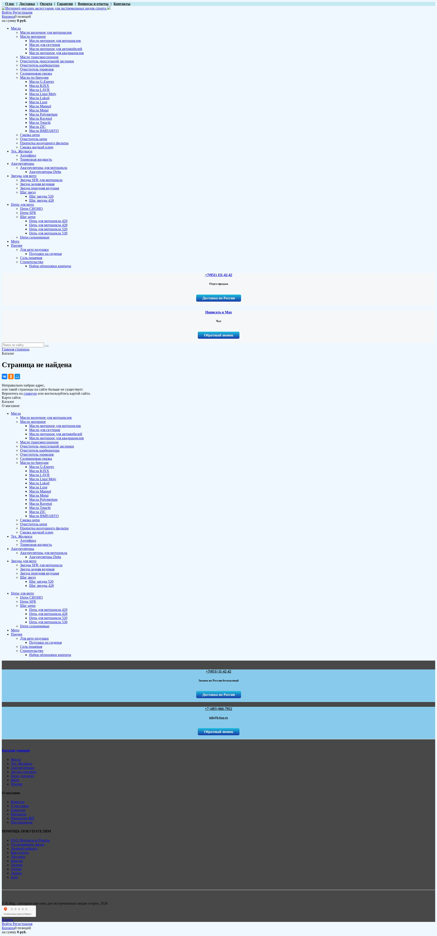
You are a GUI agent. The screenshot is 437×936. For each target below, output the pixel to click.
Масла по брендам (34, 463)
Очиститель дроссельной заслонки (47, 446)
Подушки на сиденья (45, 642)
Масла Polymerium (43, 499)
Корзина (8, 16)
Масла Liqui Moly (42, 479)
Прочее (16, 634)
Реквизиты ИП (22, 818)
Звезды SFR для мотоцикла (41, 565)
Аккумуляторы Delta (45, 557)
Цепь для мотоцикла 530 (48, 622)
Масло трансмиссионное (39, 442)
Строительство (31, 651)
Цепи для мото (22, 593)
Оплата (16, 865)
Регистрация (22, 12)
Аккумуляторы (22, 549)
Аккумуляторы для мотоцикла (43, 553)
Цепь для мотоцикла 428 (48, 614)
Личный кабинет (24, 848)
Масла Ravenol (40, 504)
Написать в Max (218, 312)
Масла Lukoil (39, 483)
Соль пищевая (31, 647)
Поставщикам (22, 822)
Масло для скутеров (44, 430)
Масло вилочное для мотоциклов (46, 418)
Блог (14, 877)
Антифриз (28, 540)
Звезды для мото (23, 561)
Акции (16, 873)
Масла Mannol (40, 491)
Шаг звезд (28, 577)
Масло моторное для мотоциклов (55, 426)
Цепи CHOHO (31, 597)
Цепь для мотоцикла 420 (48, 610)
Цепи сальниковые (34, 626)
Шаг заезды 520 (41, 581)
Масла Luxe (38, 487)
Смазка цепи (30, 520)
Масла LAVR (39, 475)
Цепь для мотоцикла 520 (48, 618)
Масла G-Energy (41, 467)
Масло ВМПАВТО (44, 516)
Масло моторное (33, 422)
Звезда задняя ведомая (37, 569)
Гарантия (18, 810)
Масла (16, 413)
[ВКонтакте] (4, 376)
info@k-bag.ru (218, 717)
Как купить (20, 853)
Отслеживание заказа (27, 844)
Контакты (18, 814)
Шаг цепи (28, 606)
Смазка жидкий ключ (36, 532)
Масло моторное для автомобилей (55, 434)
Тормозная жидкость (36, 545)
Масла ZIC (37, 512)
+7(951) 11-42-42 (218, 671)
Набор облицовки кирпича (50, 655)
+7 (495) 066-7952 (218, 709)
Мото (15, 630)
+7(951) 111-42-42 (218, 275)
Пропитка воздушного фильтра (44, 528)
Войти (7, 12)
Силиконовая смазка (36, 458)
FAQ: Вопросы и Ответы (30, 840)
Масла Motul (38, 495)
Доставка (18, 857)
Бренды (17, 861)
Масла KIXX (39, 471)
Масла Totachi (40, 508)
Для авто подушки (34, 638)
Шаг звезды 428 (41, 586)
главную (30, 393)
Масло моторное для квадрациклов (56, 438)
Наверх (7, 920)
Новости (17, 802)
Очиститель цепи (33, 524)
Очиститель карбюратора (39, 450)
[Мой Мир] (17, 376)
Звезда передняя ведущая (39, 573)
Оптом (16, 869)
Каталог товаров (16, 750)
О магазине (20, 806)
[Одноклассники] (11, 376)
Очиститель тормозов (37, 454)
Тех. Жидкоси (21, 536)
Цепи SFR (28, 601)
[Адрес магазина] (3, 3)
